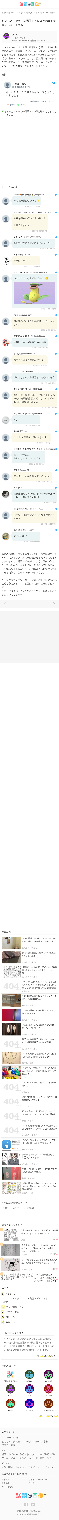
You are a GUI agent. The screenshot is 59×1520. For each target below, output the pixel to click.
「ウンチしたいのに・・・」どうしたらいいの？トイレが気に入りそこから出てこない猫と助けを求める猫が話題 (39, 984)
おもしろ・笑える (29, 948)
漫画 (4, 1454)
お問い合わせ (7, 1487)
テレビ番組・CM (14, 1307)
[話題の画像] (29, 4)
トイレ (22, 1208)
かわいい (26, 991)
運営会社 (5, 1483)
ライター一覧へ (48, 1416)
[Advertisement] (29, 151)
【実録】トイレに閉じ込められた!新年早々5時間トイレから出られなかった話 (39, 970)
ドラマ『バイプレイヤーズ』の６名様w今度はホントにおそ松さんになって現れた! (39, 1071)
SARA (15, 34)
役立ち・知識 (27, 1005)
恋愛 (23, 1240)
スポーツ (26, 1441)
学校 (46, 1441)
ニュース (26, 1106)
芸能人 (25, 1077)
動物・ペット (27, 1120)
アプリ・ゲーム (27, 1269)
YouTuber (13, 1454)
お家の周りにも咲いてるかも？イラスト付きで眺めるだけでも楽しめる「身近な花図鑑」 (39, 1186)
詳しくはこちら (45, 1356)
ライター (32, 1483)
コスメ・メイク (11, 1298)
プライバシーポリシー (38, 1479)
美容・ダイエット (39, 1298)
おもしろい (10, 1208)
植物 (31, 1208)
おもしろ (10, 1316)
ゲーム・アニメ (10, 1457)
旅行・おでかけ (28, 1178)
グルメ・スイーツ (28, 1457)
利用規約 (5, 1479)
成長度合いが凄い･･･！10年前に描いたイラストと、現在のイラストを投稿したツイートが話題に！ (39, 1248)
